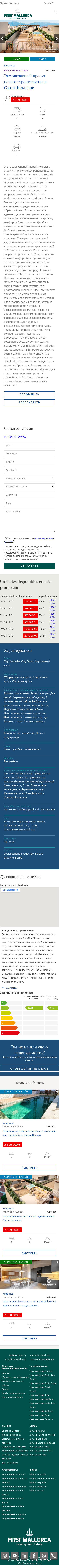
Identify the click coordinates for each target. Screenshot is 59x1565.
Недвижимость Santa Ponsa (43, 1383)
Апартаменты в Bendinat (14, 1486)
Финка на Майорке (11, 1434)
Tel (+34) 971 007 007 (15, 436)
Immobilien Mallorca (40, 1355)
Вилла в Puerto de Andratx (42, 1434)
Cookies (5, 1389)
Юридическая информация (15, 1377)
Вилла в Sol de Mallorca (41, 1450)
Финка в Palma (37, 1490)
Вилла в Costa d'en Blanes (42, 1442)
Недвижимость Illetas (40, 1395)
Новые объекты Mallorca (14, 1446)
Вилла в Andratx (37, 1430)
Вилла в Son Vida (38, 1454)
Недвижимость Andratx (41, 1371)
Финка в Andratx (38, 1474)
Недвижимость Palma (40, 1415)
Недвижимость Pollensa (41, 1419)
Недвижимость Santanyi (41, 1411)
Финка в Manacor (38, 1486)
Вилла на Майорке (11, 1430)
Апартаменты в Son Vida (14, 1514)
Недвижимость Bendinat (41, 1399)
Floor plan (53, 601)
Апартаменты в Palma (13, 1518)
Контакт (6, 1373)
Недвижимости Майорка (42, 1359)
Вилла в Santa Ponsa (40, 1446)
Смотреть (30, 1168)
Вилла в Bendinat (38, 1438)
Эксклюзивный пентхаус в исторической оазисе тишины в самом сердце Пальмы (29, 1303)
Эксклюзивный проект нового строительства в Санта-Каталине (28, 1218)
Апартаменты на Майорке (15, 1450)
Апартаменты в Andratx (13, 1474)
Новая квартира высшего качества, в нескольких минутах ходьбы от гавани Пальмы (29, 1132)
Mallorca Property (17, 1355)
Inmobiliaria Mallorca (15, 1359)
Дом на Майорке (10, 1462)
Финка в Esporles (38, 1482)
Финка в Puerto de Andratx (43, 1478)
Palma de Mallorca (16, 70)
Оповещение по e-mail (29, 1068)
